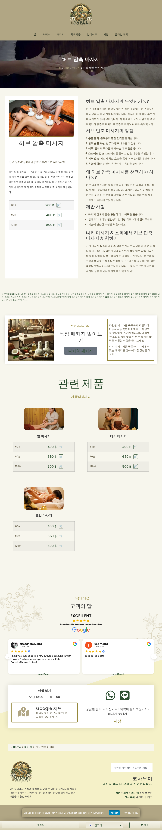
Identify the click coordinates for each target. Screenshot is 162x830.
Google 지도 (49, 708)
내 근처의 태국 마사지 (11, 294)
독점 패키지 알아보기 (80, 337)
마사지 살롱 (45, 294)
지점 (106, 34)
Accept (114, 812)
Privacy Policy (131, 812)
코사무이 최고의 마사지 (120, 297)
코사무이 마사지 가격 (81, 297)
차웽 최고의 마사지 (122, 294)
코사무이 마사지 (49, 297)
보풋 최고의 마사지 (78, 294)
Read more (91, 670)
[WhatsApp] (110, 695)
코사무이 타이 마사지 (140, 297)
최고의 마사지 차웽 (12, 297)
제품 (67, 68)
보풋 (125, 793)
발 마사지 (43, 436)
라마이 (135, 793)
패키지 (60, 34)
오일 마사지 (43, 515)
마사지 (76, 68)
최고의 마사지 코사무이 (31, 297)
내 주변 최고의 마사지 (30, 294)
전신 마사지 (108, 294)
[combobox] (132, 767)
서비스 (46, 34)
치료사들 (76, 34)
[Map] (23, 711)
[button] (104, 825)
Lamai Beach (44, 674)
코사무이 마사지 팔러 (100, 297)
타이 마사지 (118, 436)
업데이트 (92, 34)
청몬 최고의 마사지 (139, 294)
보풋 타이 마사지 (94, 294)
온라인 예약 (121, 34)
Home (17, 747)
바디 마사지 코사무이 (60, 294)
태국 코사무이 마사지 (19, 300)
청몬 (118, 793)
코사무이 (143, 778)
